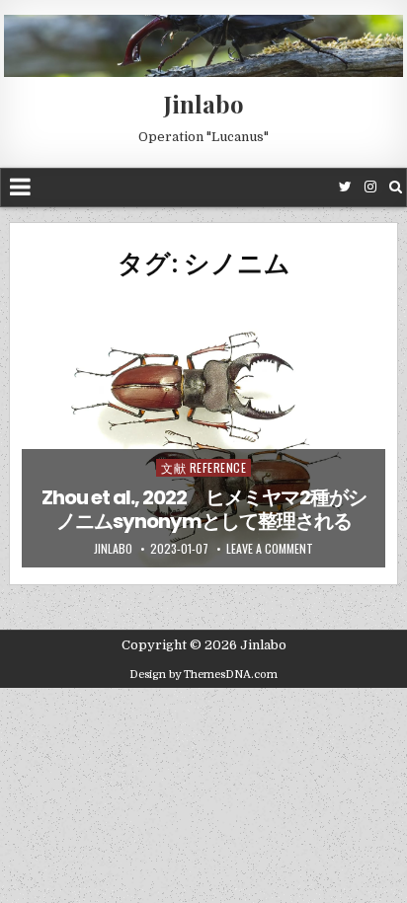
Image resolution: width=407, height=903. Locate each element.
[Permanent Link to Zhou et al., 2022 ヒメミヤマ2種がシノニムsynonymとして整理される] (203, 431)
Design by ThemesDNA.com (203, 674)
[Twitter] (345, 187)
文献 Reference (203, 467)
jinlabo (113, 549)
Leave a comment (269, 549)
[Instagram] (370, 187)
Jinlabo (204, 103)
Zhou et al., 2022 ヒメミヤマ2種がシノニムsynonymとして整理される (203, 509)
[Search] (395, 187)
